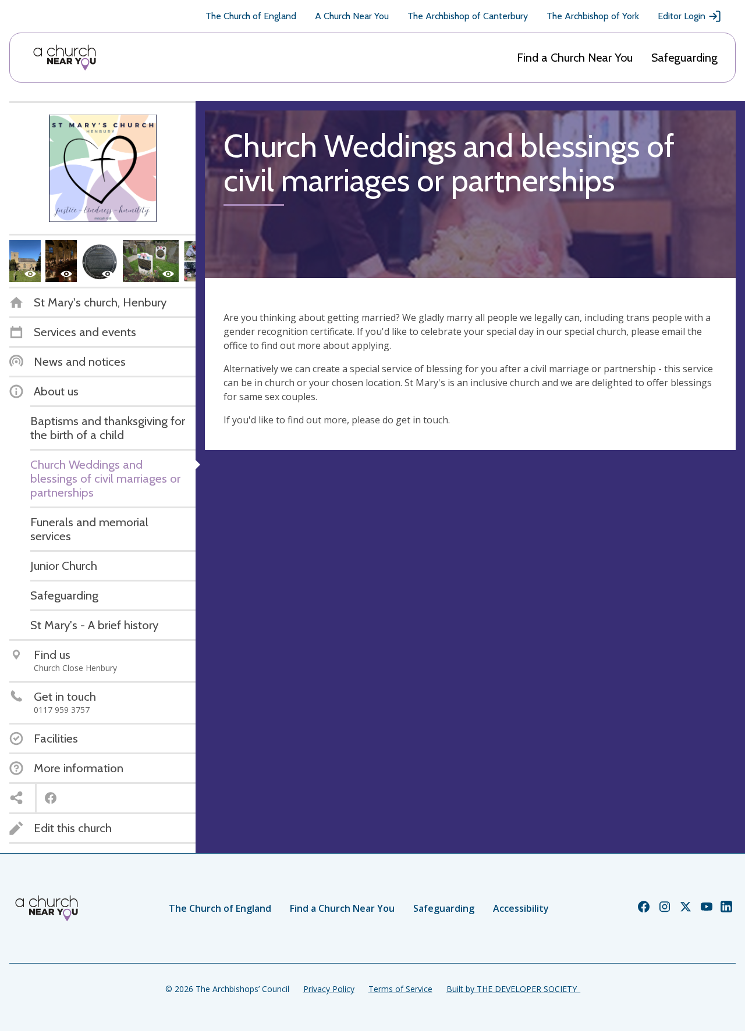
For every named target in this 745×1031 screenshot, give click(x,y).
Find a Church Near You (575, 58)
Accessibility (521, 908)
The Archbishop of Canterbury (467, 16)
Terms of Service (400, 988)
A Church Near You (352, 16)
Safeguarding (684, 58)
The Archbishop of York (593, 16)
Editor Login (681, 16)
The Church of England (250, 16)
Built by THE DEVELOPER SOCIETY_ (513, 988)
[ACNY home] (64, 57)
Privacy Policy (328, 988)
